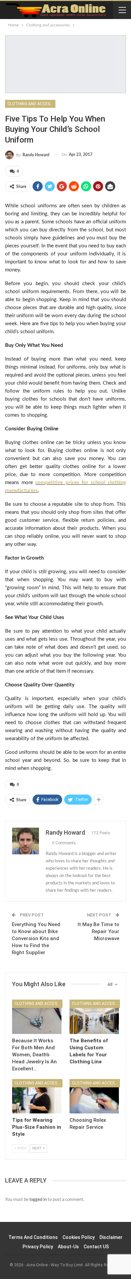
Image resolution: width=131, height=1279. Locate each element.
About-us (68, 1246)
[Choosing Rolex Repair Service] (94, 1096)
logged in (38, 1200)
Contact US (96, 1246)
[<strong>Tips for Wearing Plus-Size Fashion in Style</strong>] (36, 1096)
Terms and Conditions (33, 1237)
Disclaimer (111, 1237)
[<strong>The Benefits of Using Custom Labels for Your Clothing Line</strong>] (94, 1017)
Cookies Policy (78, 1237)
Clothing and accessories (31, 103)
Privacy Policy (38, 1246)
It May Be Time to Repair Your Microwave (98, 931)
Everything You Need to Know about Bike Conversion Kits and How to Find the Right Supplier (36, 938)
